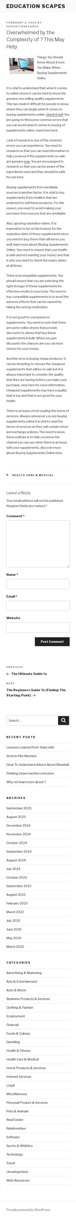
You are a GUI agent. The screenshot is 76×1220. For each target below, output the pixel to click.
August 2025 (16, 817)
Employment (15, 1016)
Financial (12, 1025)
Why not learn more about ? (26, 782)
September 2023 (18, 886)
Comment (15, 516)
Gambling (13, 1042)
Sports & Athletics (19, 1146)
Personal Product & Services (27, 1103)
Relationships (16, 1128)
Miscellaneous (16, 1094)
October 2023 (16, 877)
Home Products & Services (26, 1068)
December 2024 (18, 825)
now (27, 161)
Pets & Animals (17, 1111)
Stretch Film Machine (21, 756)
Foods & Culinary (18, 1033)
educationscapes (22, 26)
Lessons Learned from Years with (30, 747)
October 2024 (16, 843)
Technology (14, 1154)
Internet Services (18, 1077)
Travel (10, 1163)
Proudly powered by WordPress (28, 1210)
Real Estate (14, 1120)
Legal (10, 1085)
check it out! (54, 114)
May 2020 (13, 938)
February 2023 (16, 903)
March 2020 (15, 947)
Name (12, 575)
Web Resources (18, 1180)
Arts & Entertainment (21, 981)
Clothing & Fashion (19, 1007)
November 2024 (18, 834)
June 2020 (14, 929)
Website (13, 618)
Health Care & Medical (33, 475)
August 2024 (16, 860)
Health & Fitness (18, 1051)
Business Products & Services (28, 999)
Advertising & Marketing (24, 973)
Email (11, 596)
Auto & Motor (16, 990)
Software (13, 1137)
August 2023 (16, 895)
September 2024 (18, 851)
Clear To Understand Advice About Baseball (37, 765)
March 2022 (15, 912)
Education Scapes (35, 6)
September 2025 (18, 808)
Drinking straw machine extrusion (30, 773)
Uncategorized (17, 1172)
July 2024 (13, 869)
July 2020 (13, 921)
